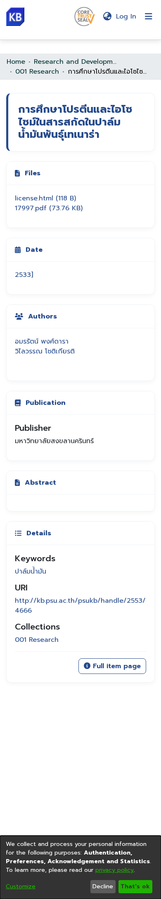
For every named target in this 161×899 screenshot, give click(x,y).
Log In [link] (126, 16)
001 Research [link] (37, 72)
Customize (21, 886)
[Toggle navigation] (148, 16)
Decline (102, 886)
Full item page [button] (115, 666)
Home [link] (16, 62)
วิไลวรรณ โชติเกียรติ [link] (45, 351)
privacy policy (114, 870)
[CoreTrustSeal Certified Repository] (84, 16)
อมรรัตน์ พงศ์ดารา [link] (42, 341)
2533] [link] (24, 275)
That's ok (135, 886)
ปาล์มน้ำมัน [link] (30, 571)
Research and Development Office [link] (75, 62)
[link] (45, 198)
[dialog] (80, 867)
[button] (15, 16)
